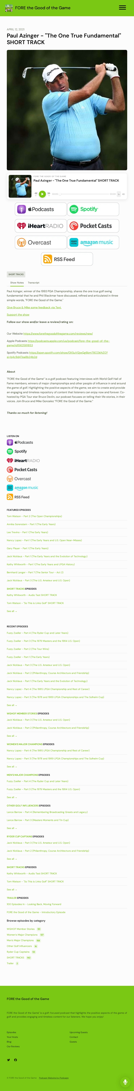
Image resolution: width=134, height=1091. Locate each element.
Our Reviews (13, 1046)
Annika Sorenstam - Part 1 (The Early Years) (31, 524)
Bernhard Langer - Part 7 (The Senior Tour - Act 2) (35, 572)
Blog (9, 1041)
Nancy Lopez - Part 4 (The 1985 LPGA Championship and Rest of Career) (48, 689)
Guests (73, 1041)
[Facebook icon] (15, 1060)
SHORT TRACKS (16, 588)
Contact (74, 1037)
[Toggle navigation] (122, 8)
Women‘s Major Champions (24, 744)
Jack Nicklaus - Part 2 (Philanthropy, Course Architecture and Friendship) (48, 673)
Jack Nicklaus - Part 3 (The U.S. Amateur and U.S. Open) (38, 580)
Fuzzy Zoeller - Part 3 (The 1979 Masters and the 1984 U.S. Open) (43, 640)
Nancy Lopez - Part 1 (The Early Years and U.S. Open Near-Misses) (44, 540)
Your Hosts (12, 1037)
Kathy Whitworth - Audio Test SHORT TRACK (32, 595)
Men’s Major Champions (22, 774)
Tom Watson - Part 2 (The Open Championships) (34, 516)
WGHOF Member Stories (22, 713)
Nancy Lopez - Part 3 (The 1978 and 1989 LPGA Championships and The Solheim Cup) (55, 697)
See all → (12, 611)
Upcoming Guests (79, 1032)
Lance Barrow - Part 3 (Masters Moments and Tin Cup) (38, 820)
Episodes (11, 1032)
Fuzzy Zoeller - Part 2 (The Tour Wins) (28, 649)
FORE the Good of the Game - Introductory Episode (36, 912)
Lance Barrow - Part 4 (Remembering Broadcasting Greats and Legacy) (47, 812)
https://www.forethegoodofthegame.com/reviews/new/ (58, 333)
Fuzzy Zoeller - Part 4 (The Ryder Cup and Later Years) (37, 632)
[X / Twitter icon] (8, 1060)
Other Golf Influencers (23, 805)
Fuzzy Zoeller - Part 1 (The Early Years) (28, 657)
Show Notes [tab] (17, 282)
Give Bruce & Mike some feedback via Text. (34, 307)
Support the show (18, 314)
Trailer (12, 897)
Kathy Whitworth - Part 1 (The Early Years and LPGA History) (41, 564)
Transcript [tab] (33, 282)
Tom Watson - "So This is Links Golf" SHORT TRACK (35, 603)
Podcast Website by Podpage (54, 1078)
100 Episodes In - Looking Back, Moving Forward (34, 904)
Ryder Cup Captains (19, 836)
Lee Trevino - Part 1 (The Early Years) (27, 532)
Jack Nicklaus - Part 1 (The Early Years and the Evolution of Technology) (47, 556)
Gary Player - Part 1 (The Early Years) (27, 548)
